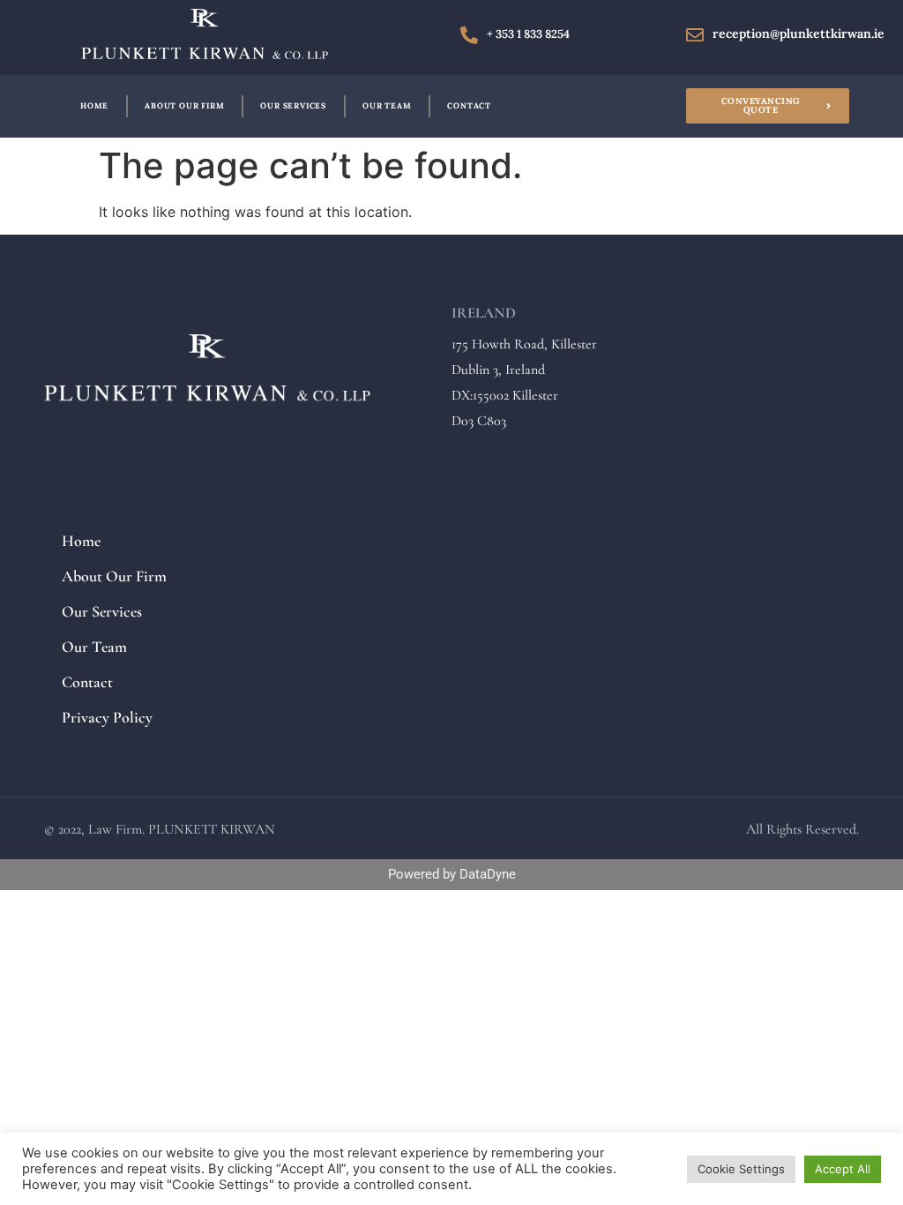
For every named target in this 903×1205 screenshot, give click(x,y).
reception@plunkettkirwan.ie (798, 33)
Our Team (386, 105)
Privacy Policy (107, 717)
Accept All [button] (842, 1169)
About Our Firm (184, 105)
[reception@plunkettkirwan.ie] (695, 35)
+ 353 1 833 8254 (528, 33)
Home (94, 105)
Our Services (293, 105)
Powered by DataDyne (452, 874)
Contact (469, 105)
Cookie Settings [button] (741, 1169)
